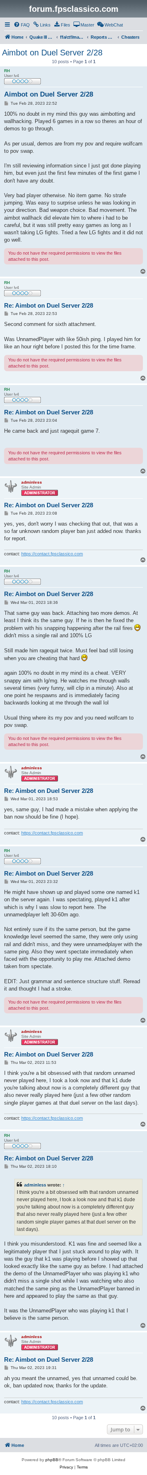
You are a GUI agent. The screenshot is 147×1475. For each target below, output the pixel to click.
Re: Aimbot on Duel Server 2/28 (48, 305)
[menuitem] (21, 25)
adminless (35, 1184)
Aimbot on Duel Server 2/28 (52, 52)
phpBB (51, 1459)
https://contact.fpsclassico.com (52, 553)
